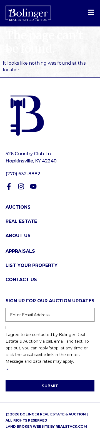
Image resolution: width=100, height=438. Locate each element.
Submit (50, 385)
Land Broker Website (27, 426)
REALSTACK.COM (71, 426)
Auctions (18, 207)
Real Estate (21, 221)
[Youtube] (33, 186)
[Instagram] (21, 186)
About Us (18, 235)
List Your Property (32, 265)
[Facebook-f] (9, 186)
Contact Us (21, 279)
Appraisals (20, 251)
